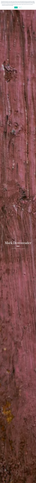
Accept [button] (16, 7)
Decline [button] (20, 7)
